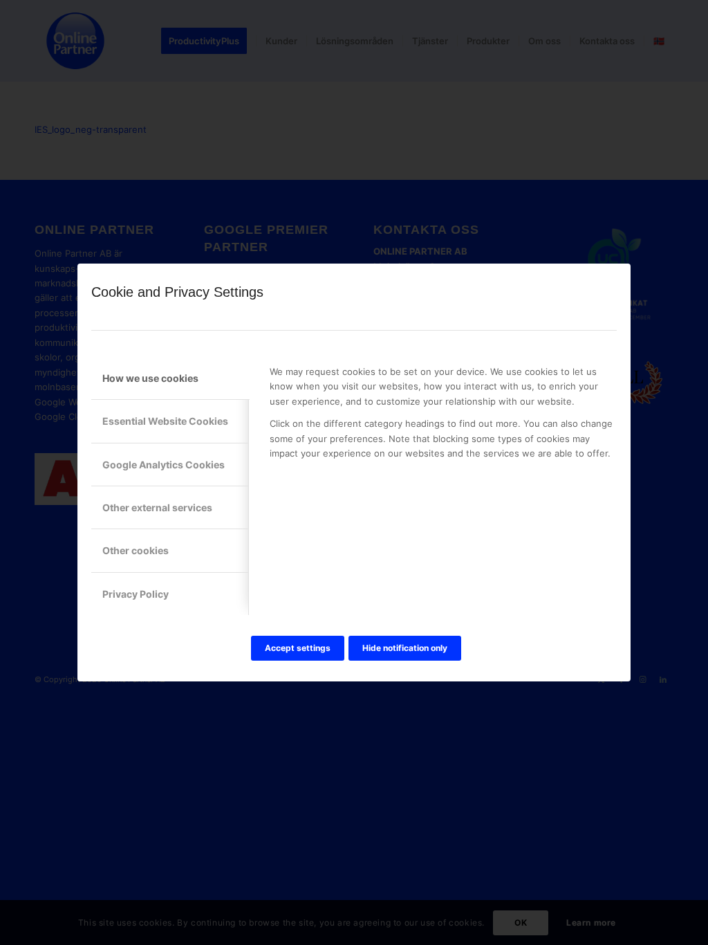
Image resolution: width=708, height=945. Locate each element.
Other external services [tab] (157, 507)
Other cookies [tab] (135, 550)
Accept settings (297, 648)
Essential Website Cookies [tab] (165, 421)
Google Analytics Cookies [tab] (163, 464)
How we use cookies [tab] (150, 378)
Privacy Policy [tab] (135, 594)
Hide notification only (404, 648)
